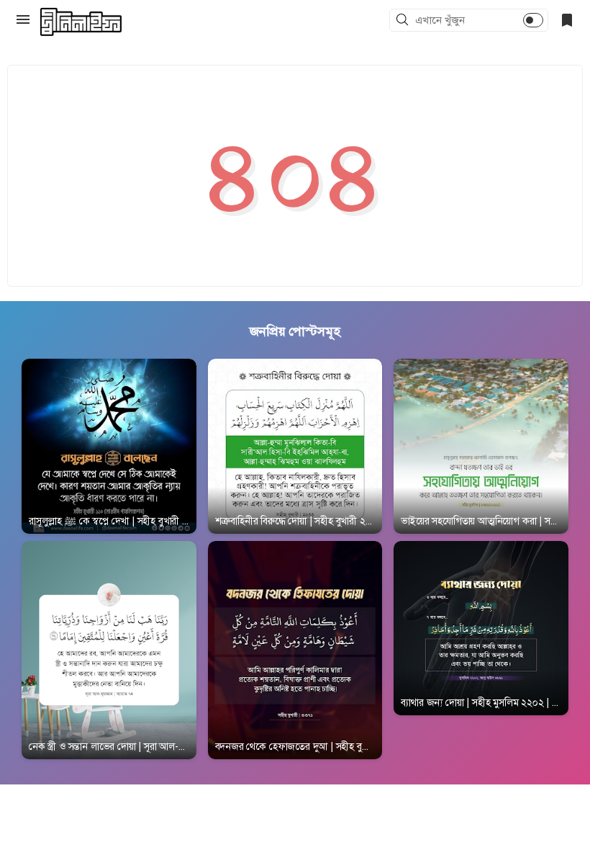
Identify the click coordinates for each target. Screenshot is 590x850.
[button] (404, 20)
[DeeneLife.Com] (81, 22)
